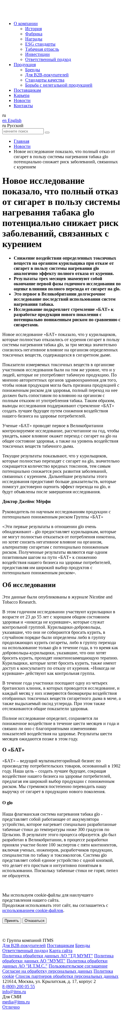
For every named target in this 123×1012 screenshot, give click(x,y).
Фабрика (33, 33)
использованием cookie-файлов (32, 910)
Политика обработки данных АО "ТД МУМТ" (47, 955)
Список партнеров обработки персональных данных (66, 976)
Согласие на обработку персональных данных (47, 971)
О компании (26, 23)
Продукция (25, 64)
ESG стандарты (40, 44)
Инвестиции (37, 54)
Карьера (21, 95)
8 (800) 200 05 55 (18, 986)
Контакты (23, 105)
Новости (22, 100)
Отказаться (34, 921)
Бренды (32, 69)
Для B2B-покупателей (47, 74)
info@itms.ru (14, 991)
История (33, 28)
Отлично (11, 1007)
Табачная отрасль (42, 49)
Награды (33, 38)
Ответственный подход (48, 59)
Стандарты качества (44, 80)
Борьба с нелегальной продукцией (58, 85)
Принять (12, 921)
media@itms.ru (16, 1001)
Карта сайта (60, 950)
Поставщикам (27, 90)
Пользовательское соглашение (78, 966)
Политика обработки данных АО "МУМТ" (58, 958)
